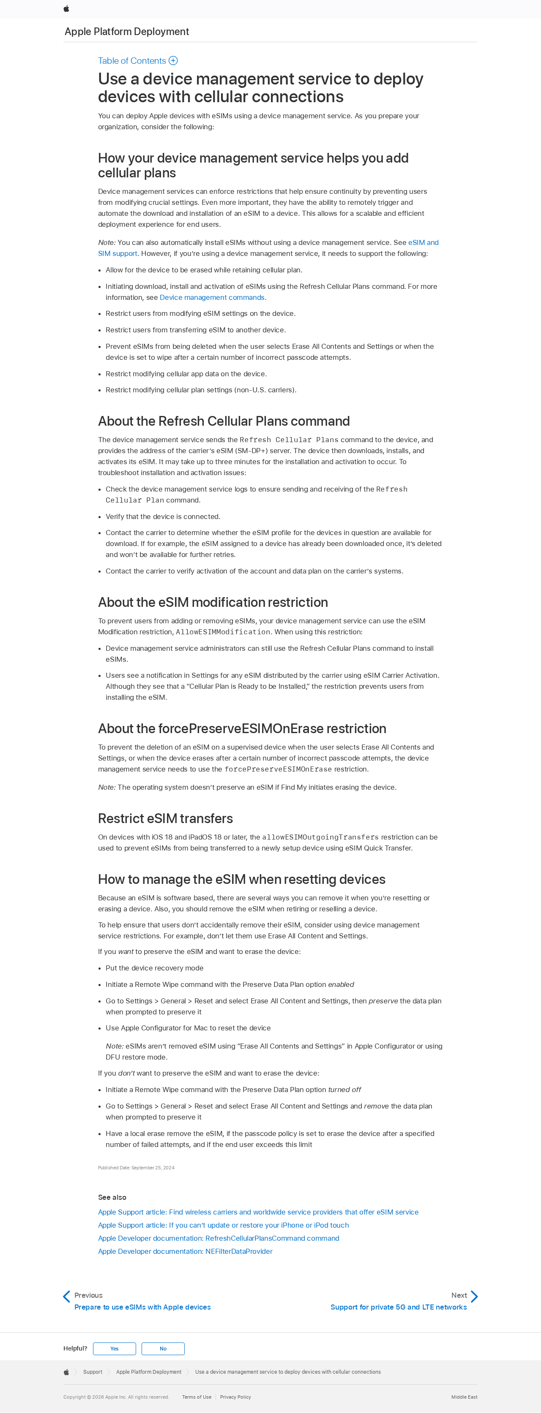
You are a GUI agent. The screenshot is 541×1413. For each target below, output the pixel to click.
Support (92, 1372)
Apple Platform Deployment (127, 31)
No (163, 1349)
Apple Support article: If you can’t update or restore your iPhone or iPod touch (223, 1225)
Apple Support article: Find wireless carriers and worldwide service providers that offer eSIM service (258, 1212)
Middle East (464, 1397)
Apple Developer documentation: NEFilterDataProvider (185, 1251)
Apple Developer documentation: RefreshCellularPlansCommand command (218, 1238)
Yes (114, 1349)
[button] (138, 60)
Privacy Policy (235, 1397)
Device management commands (212, 297)
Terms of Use (196, 1397)
